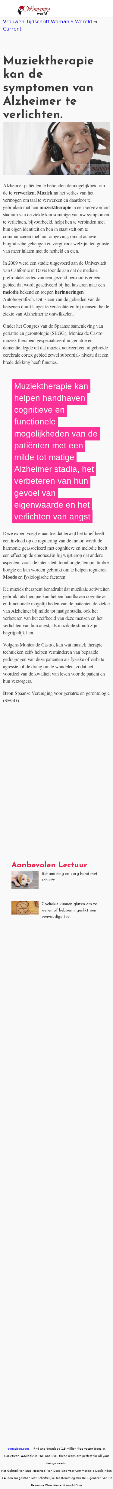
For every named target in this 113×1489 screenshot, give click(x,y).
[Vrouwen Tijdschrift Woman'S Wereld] (32, 11)
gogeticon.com (18, 1448)
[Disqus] (56, 784)
